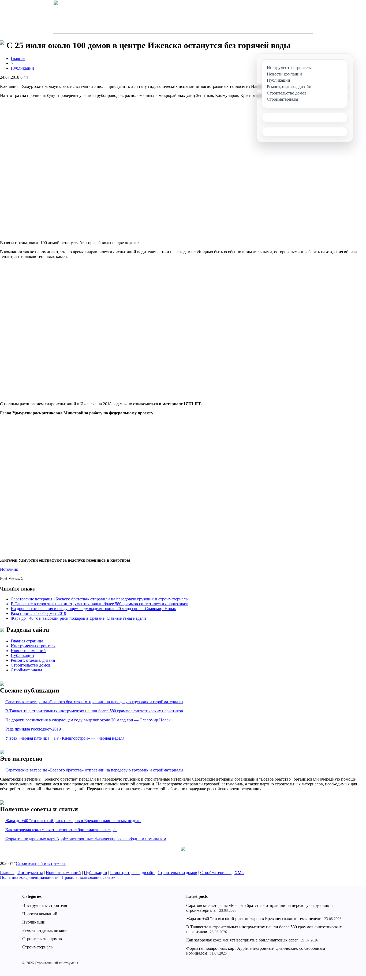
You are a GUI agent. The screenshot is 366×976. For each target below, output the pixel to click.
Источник (9, 569)
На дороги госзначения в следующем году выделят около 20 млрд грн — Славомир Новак (93, 608)
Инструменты (30, 872)
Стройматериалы (26, 670)
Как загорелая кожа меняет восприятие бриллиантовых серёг (61, 829)
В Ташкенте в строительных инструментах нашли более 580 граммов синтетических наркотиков (99, 604)
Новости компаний (28, 650)
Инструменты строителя (33, 646)
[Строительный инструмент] (183, 17)
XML (239, 872)
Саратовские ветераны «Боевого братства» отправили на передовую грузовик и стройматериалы (100, 599)
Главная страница (27, 641)
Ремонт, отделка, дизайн (33, 660)
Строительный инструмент (41, 863)
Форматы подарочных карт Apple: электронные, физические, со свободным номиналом (85, 839)
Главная (18, 58)
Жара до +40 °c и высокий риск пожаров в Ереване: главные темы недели (78, 618)
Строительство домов (30, 665)
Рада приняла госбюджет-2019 (38, 613)
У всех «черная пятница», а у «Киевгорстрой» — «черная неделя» (65, 738)
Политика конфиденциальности (29, 877)
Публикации (22, 68)
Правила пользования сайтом (88, 877)
